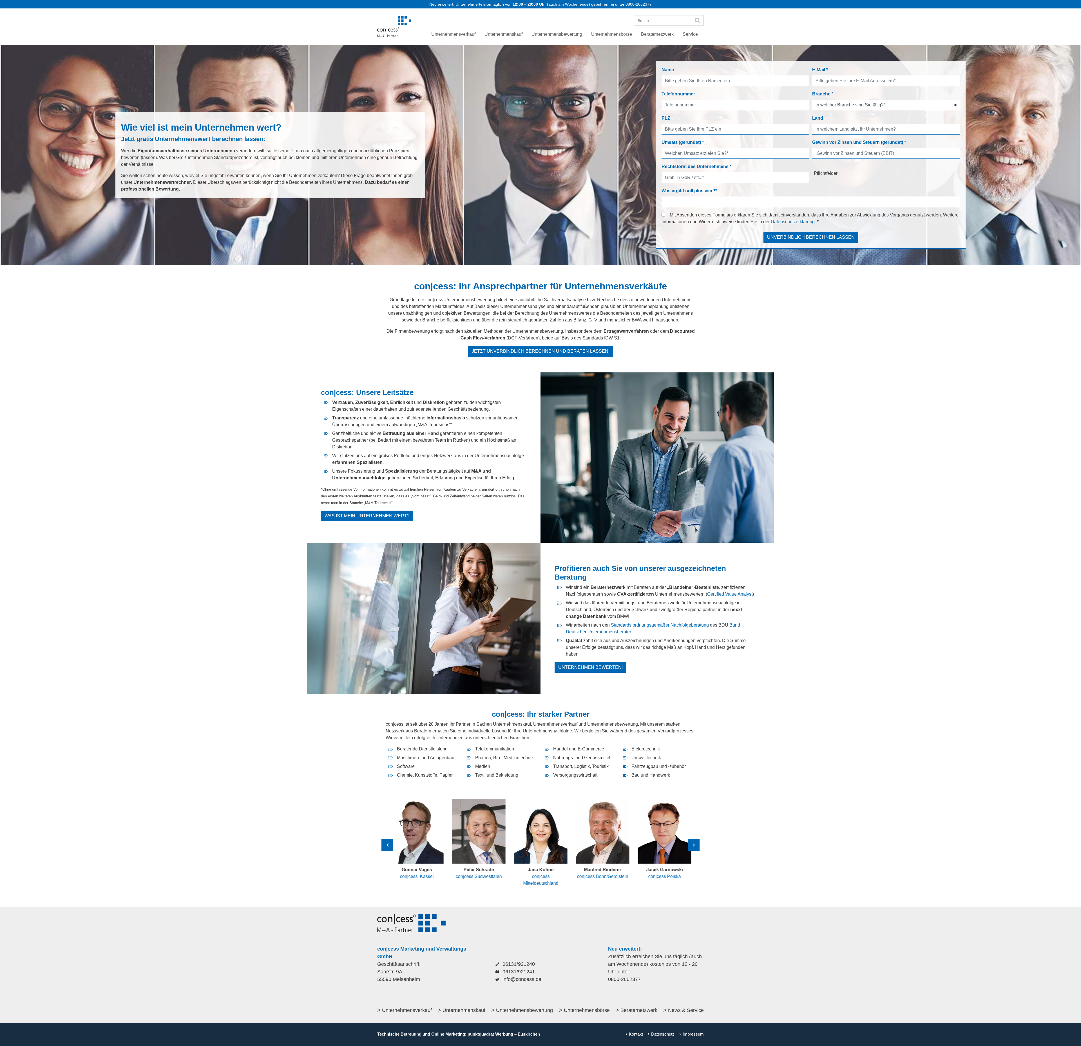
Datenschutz (662, 1034)
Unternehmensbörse (587, 1010)
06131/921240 (518, 964)
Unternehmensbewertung (524, 1010)
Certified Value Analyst (729, 594)
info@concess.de (521, 979)
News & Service (686, 1010)
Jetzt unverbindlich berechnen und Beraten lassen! (540, 351)
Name (668, 69)
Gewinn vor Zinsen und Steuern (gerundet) (859, 142)
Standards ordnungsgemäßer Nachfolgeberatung (660, 625)
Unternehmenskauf (464, 1010)
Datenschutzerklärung (793, 221)
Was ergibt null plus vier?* (689, 190)
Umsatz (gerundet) (683, 142)
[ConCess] (394, 26)
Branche (822, 93)
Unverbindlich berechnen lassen (811, 237)
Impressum (693, 1034)
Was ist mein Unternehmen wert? (367, 515)
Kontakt (636, 1034)
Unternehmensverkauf (407, 1010)
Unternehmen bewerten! (590, 667)
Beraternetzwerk (638, 1010)
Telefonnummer (678, 93)
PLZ (666, 118)
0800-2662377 (639, 4)
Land (817, 118)
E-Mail (820, 69)
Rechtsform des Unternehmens (696, 166)
